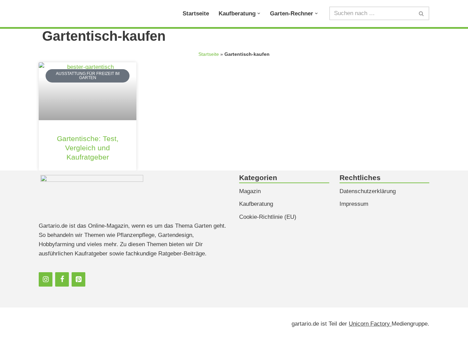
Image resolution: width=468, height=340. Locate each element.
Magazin (250, 191)
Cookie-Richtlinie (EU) (267, 217)
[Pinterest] (78, 279)
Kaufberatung (256, 204)
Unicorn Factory (370, 323)
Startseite (196, 13)
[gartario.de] (63, 13)
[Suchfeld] (421, 13)
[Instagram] (45, 279)
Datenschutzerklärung (368, 191)
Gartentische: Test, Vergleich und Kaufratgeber (88, 148)
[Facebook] (62, 279)
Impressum (354, 204)
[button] (258, 13)
